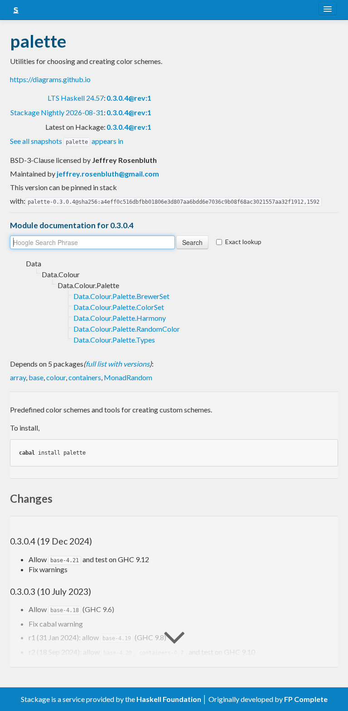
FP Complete (306, 699)
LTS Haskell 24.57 (76, 97)
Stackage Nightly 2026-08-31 (57, 112)
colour (56, 377)
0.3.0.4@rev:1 (128, 97)
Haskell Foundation (168, 699)
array (18, 377)
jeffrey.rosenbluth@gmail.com (108, 173)
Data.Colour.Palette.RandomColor (126, 328)
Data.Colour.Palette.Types (114, 339)
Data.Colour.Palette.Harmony (119, 318)
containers (84, 377)
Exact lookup (243, 241)
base (36, 377)
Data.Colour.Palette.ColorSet (118, 307)
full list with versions (118, 363)
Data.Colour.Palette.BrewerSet (121, 296)
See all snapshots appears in (66, 141)
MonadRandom (128, 377)
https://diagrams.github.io (50, 79)
